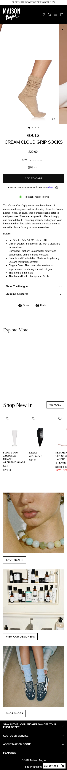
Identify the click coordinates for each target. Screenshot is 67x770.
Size (32, 160)
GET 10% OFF (51, 766)
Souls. (33, 135)
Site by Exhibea (33, 766)
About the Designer (17, 286)
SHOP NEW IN (14, 559)
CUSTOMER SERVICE (15, 735)
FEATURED (9, 752)
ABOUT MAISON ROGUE (17, 744)
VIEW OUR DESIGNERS (20, 636)
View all (55, 404)
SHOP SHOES (14, 713)
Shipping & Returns (17, 294)
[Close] (62, 765)
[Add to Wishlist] (62, 28)
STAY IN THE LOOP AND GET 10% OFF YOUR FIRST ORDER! (29, 726)
